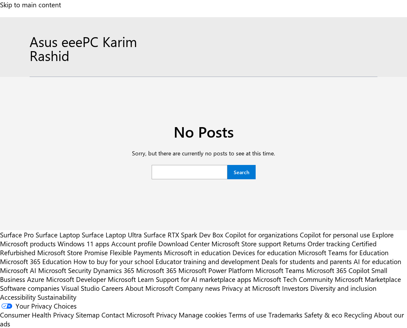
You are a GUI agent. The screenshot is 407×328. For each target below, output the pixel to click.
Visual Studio (80, 288)
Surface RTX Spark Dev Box (183, 234)
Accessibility (18, 296)
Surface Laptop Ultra (112, 234)
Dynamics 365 (113, 270)
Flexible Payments (136, 252)
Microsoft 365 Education (36, 261)
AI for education (377, 261)
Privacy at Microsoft (251, 288)
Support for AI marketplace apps (203, 279)
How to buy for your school (113, 261)
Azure (35, 279)
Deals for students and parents (306, 261)
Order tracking (328, 243)
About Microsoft (149, 288)
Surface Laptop (58, 234)
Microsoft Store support (246, 243)
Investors (295, 288)
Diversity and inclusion (343, 288)
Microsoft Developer (76, 279)
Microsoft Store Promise (72, 252)
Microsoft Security (64, 270)
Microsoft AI (18, 270)
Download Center (184, 243)
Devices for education (264, 252)
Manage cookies (203, 314)
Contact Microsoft (127, 314)
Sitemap (88, 314)
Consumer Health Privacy (37, 314)
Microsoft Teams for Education (343, 252)
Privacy (167, 314)
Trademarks (285, 314)
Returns (294, 243)
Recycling (358, 314)
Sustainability (57, 296)
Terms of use (247, 314)
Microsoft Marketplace (368, 279)
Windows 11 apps (83, 243)
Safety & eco (323, 314)
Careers (112, 288)
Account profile (133, 243)
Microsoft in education (197, 252)
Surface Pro (17, 234)
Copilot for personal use (335, 234)
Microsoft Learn (131, 279)
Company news (197, 288)
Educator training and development (207, 261)
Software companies (29, 288)
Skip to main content (30, 4)
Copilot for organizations (261, 234)
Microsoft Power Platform (215, 270)
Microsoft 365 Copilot (337, 270)
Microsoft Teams (279, 270)
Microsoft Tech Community (293, 279)
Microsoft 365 (156, 270)
